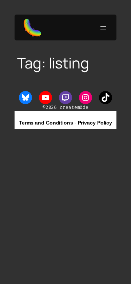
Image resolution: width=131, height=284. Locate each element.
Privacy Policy (95, 123)
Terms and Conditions (46, 123)
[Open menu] (103, 27)
